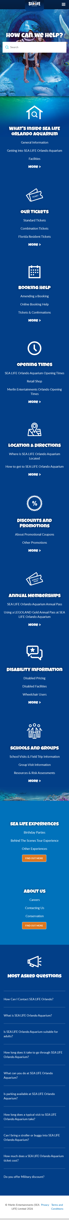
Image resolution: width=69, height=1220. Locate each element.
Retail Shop (34, 381)
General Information (34, 142)
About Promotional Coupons (34, 534)
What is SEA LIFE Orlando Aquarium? (28, 1015)
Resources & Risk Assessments (34, 773)
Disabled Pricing (34, 678)
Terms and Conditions (57, 1206)
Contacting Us (34, 908)
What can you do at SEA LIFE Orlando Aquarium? (28, 1075)
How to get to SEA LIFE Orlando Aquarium (35, 466)
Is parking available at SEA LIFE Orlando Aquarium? (29, 1096)
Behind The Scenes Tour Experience (35, 840)
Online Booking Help (34, 304)
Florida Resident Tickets (34, 236)
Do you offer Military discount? (24, 1176)
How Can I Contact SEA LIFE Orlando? (28, 999)
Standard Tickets (34, 220)
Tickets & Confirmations (34, 312)
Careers (34, 899)
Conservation (35, 916)
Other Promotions (34, 542)
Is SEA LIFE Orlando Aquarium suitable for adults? (31, 1034)
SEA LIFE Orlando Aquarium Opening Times (34, 373)
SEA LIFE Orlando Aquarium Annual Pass (34, 604)
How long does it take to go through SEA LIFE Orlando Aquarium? (33, 1055)
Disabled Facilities (34, 686)
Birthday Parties (34, 832)
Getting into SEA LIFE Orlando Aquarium (34, 150)
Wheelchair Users (35, 694)
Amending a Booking (34, 296)
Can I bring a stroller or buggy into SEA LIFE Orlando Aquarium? (32, 1137)
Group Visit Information (35, 764)
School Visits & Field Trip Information (35, 756)
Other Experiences (34, 848)
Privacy (45, 1204)
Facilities (34, 158)
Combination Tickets (34, 228)
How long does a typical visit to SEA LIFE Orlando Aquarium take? (30, 1117)
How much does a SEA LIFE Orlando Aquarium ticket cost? (34, 1158)
